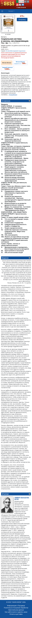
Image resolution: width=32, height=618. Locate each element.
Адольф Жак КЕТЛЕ (21, 498)
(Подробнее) (13, 95)
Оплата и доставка (16, 614)
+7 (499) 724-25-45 (21, 7)
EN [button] (28, 1)
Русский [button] (21, 1)
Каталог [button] (11, 11)
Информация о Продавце (16, 606)
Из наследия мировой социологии (15, 51)
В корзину (22, 19)
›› (7, 68)
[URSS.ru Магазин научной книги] (7, 3)
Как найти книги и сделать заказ (16, 612)
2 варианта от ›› (20, 62)
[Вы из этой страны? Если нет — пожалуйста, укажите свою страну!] (17, 1)
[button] (17, 4)
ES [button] (25, 1)
